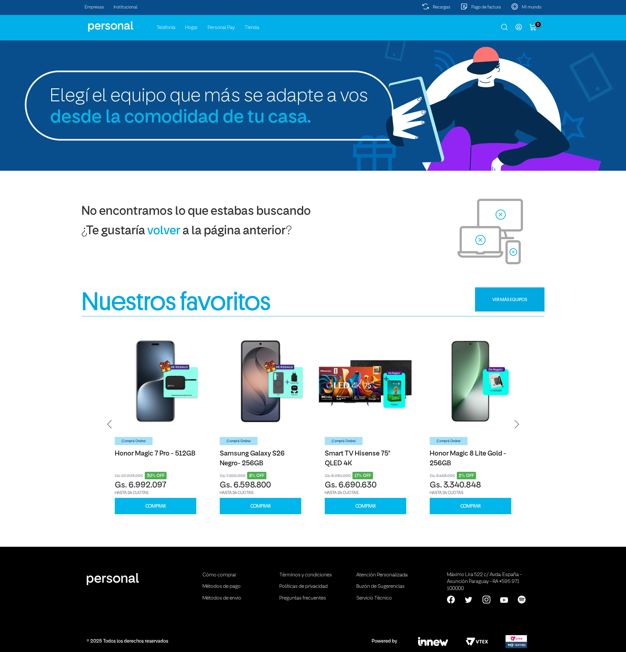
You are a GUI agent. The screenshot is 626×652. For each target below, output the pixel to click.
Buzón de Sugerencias (380, 586)
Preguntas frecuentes (302, 598)
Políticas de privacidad (303, 586)
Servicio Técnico (374, 598)
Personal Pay (221, 27)
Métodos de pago (221, 586)
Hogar (191, 27)
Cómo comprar (219, 575)
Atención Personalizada (382, 575)
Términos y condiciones (305, 575)
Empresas (94, 7)
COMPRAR (155, 506)
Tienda (252, 27)
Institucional (126, 7)
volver (163, 231)
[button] (109, 424)
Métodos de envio (221, 598)
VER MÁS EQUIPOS (509, 299)
